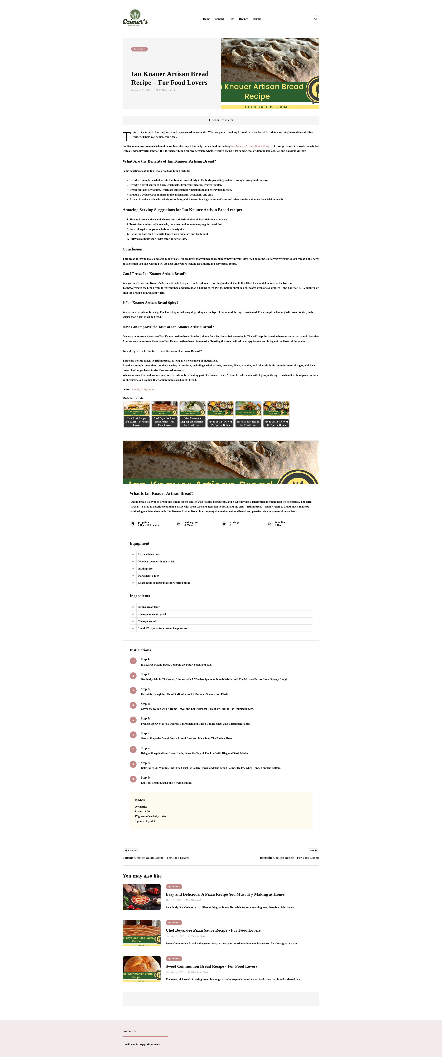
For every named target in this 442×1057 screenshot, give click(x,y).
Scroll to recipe (222, 120)
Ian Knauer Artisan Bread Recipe (251, 146)
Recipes (243, 18)
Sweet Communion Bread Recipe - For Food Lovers (211, 966)
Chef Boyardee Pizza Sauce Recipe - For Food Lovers (213, 930)
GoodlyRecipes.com (143, 389)
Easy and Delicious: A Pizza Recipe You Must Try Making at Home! (226, 894)
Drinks (257, 18)
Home (206, 18)
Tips (231, 18)
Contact (219, 18)
